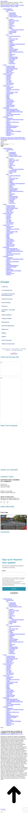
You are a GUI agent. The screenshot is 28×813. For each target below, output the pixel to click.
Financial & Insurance (7, 299)
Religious (4, 333)
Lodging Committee (7, 318)
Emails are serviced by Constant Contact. (13, 584)
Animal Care (5, 286)
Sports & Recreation (7, 340)
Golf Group (4, 306)
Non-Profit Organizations (8, 325)
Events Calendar (15, 348)
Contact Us (7, 350)
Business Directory (6, 348)
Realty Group (5, 329)
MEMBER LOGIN (5, 734)
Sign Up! (14, 588)
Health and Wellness (7, 314)
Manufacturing (5, 322)
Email (3, 570)
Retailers (4, 336)
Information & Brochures (17, 350)
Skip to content (4, 1)
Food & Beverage (6, 302)
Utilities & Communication (8, 343)
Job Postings (23, 348)
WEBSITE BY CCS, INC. (16, 734)
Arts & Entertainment (7, 290)
